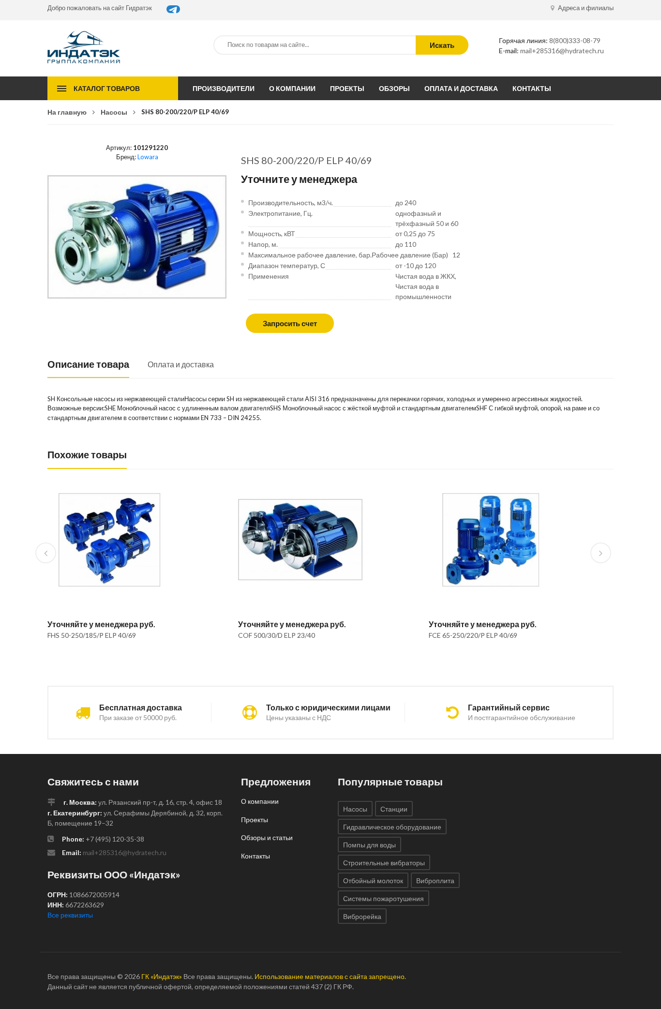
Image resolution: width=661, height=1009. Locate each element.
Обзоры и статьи (267, 837)
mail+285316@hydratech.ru (562, 50)
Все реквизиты (70, 915)
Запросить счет (290, 323)
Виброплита (435, 880)
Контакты (531, 88)
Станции (393, 809)
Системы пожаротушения (383, 898)
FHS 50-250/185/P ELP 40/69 (91, 635)
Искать (442, 45)
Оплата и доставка (461, 88)
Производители (224, 88)
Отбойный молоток (373, 880)
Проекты (347, 88)
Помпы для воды (369, 845)
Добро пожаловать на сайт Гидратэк (99, 8)
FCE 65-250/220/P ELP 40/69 (473, 635)
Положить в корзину (106, 660)
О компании (292, 88)
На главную (67, 112)
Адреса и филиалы (585, 8)
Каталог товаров (107, 88)
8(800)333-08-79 (575, 40)
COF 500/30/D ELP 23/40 (276, 635)
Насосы (114, 112)
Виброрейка (362, 916)
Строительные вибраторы (384, 862)
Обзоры (394, 88)
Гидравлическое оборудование (392, 827)
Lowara (147, 157)
